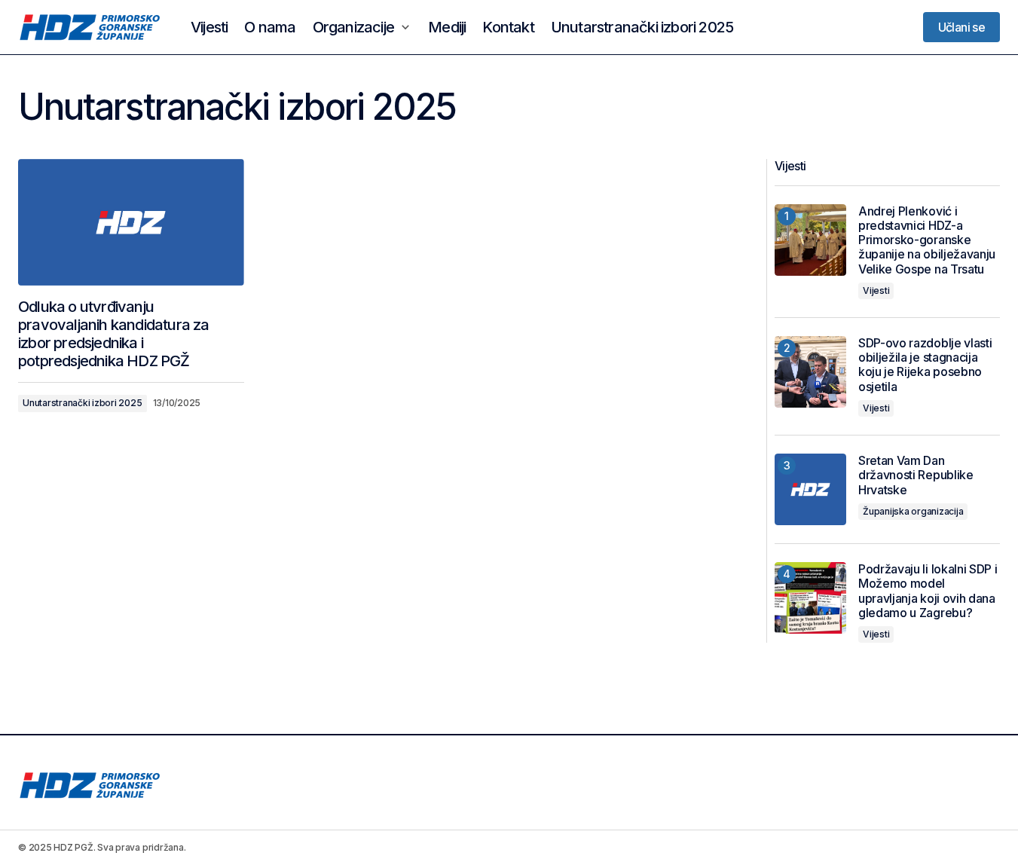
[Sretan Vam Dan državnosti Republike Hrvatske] (810, 489)
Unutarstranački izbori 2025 (82, 402)
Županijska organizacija (913, 511)
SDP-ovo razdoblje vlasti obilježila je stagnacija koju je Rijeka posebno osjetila (925, 365)
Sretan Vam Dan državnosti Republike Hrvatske (916, 475)
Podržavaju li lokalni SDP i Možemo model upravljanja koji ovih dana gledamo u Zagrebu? (927, 591)
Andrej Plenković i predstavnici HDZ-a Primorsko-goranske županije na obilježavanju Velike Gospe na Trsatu (926, 240)
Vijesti (876, 290)
